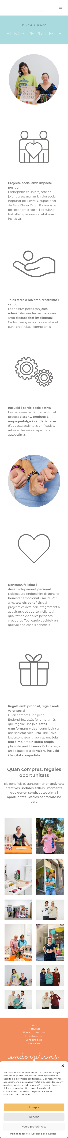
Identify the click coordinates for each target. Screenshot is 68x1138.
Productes (34, 1028)
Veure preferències (34, 1126)
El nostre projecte (34, 1032)
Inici (34, 1025)
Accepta (34, 1107)
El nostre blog (34, 1039)
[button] (63, 1065)
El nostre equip (34, 1036)
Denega (34, 1117)
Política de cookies (20, 1133)
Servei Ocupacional (41, 201)
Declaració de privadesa (43, 1133)
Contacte (34, 1043)
